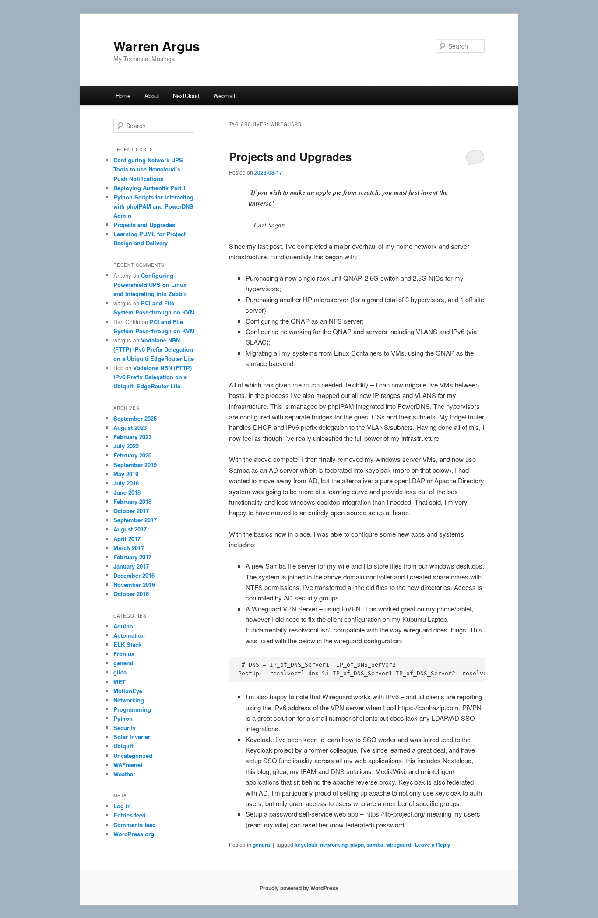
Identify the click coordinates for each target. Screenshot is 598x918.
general (262, 844)
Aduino (123, 626)
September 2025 (135, 418)
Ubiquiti (124, 746)
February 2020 (132, 455)
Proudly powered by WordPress (299, 888)
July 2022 (126, 446)
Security (124, 727)
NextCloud (186, 95)
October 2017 (131, 510)
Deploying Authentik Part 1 (149, 188)
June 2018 (127, 492)
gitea (120, 672)
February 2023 (132, 437)
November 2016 (134, 584)
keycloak (306, 844)
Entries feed (129, 815)
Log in (122, 806)
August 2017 (130, 529)
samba (374, 844)
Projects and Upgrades (290, 156)
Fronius (123, 653)
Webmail (224, 95)
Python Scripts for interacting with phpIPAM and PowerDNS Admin (153, 206)
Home (123, 95)
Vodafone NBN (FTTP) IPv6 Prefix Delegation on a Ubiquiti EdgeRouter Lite (153, 349)
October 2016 (131, 594)
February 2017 (132, 557)
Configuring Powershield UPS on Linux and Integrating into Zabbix (150, 284)
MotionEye (127, 691)
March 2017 (128, 548)
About (151, 95)
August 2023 (130, 427)
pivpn (357, 844)
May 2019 (125, 474)
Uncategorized (132, 755)
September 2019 (135, 465)
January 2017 (131, 566)
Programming (132, 709)
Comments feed (134, 824)
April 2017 (127, 538)
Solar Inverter (131, 737)
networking (334, 844)
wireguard (398, 844)
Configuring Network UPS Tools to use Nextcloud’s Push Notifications (148, 169)
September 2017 (135, 520)
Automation (129, 635)
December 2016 (134, 575)
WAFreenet (127, 765)
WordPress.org (133, 834)
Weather (124, 774)
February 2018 (132, 501)
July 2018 (126, 483)
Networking (128, 700)
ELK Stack (127, 644)
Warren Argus (156, 45)
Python (123, 718)
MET (119, 681)
